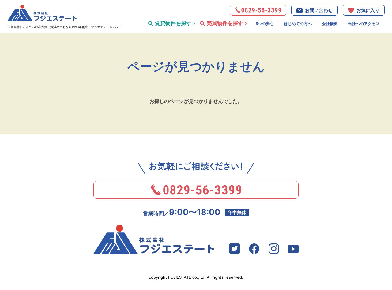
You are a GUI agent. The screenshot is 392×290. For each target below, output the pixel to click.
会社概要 (330, 23)
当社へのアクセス (364, 23)
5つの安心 (264, 23)
